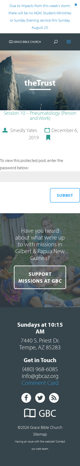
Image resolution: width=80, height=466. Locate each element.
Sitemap (40, 434)
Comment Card (40, 382)
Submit (65, 195)
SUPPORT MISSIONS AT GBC (40, 277)
